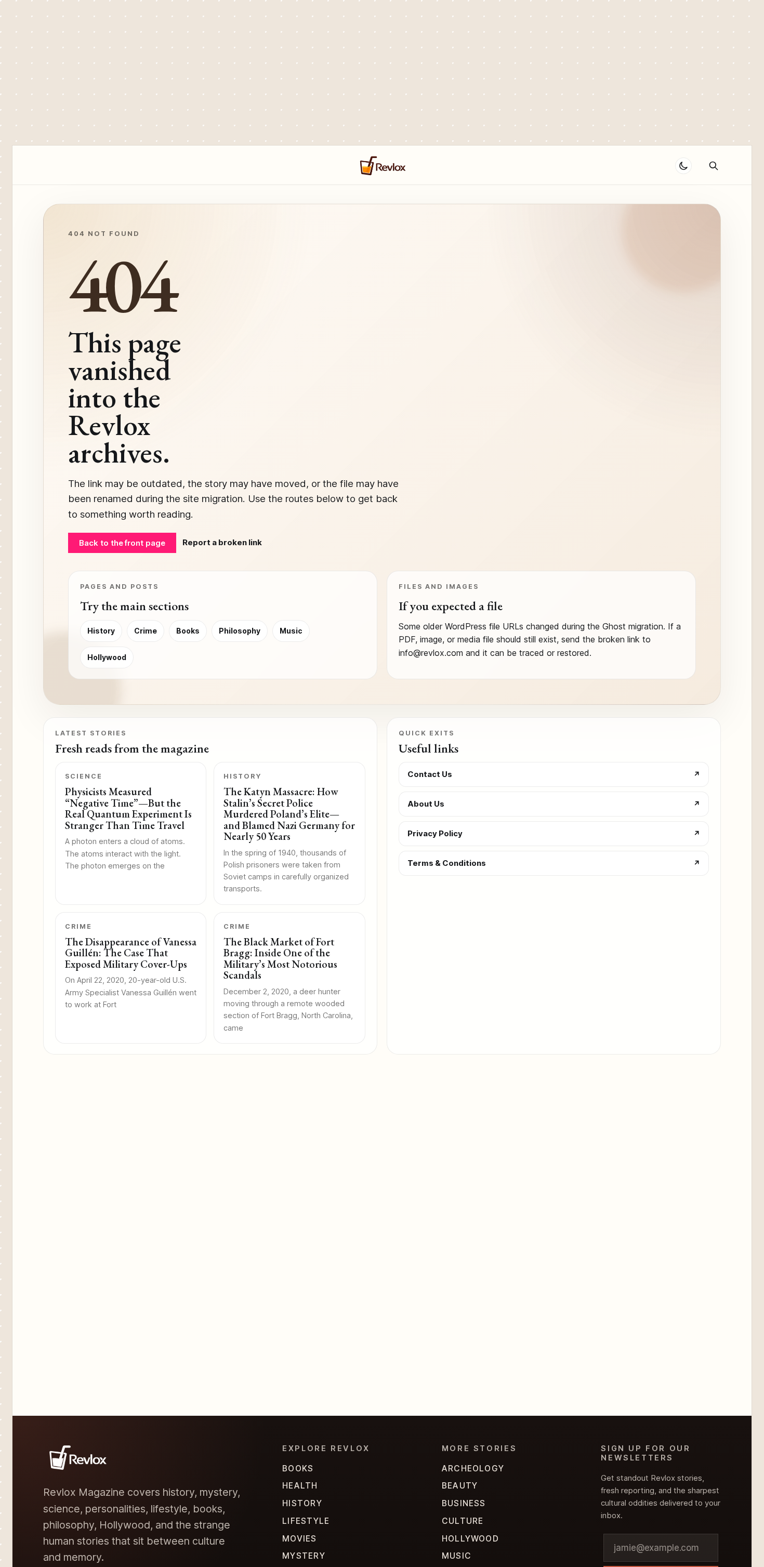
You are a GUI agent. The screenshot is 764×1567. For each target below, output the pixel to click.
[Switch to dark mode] (683, 165)
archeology (473, 1468)
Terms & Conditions (446, 863)
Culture (463, 1521)
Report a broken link (222, 542)
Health (300, 1486)
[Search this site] (713, 165)
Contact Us (429, 774)
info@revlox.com (431, 653)
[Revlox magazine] (77, 1457)
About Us (425, 804)
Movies (299, 1539)
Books (188, 630)
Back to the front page (122, 543)
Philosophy (239, 630)
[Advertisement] (312, 73)
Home (54, 165)
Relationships (149, 165)
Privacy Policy (435, 833)
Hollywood (254, 165)
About (92, 165)
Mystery (303, 1556)
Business (464, 1503)
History (101, 630)
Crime (204, 165)
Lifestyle (306, 1521)
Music (291, 630)
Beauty (460, 1486)
